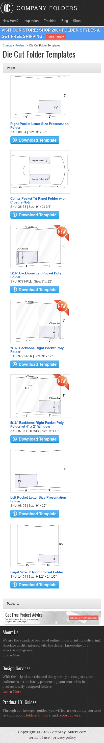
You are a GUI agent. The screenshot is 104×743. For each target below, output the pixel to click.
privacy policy (64, 737)
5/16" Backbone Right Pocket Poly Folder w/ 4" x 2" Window (37, 424)
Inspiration (31, 21)
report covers (69, 715)
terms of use (39, 737)
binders (44, 715)
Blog (64, 21)
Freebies (48, 21)
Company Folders (14, 45)
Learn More (12, 655)
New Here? (10, 21)
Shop (75, 21)
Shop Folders (56, 36)
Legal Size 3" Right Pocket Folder (36, 572)
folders (31, 715)
